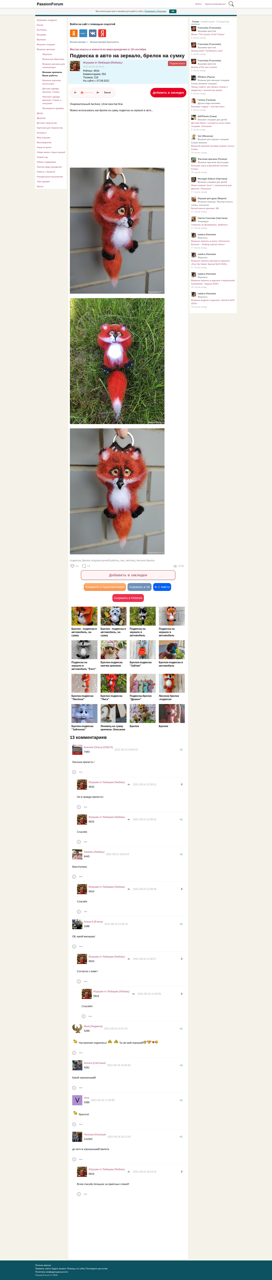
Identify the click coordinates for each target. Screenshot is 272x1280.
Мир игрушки (43, 137)
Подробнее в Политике (155, 11)
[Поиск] (231, 4)
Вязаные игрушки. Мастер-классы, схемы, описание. (212, 203)
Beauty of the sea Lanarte (204, 67)
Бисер (40, 25)
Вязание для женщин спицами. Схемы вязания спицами (210, 82)
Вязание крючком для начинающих (53, 66)
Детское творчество (47, 123)
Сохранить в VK (139, 587)
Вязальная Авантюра (53, 59)
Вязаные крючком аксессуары (51, 82)
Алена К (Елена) (93, 921)
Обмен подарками (46, 162)
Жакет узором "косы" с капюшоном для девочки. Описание (211, 187)
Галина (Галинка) (207, 100)
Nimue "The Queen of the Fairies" (208, 34)
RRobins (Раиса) (206, 77)
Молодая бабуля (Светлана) (212, 178)
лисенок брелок (145, 560)
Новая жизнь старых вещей (51, 152)
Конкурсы (42, 132)
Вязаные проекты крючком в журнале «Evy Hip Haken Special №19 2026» (210, 262)
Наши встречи (44, 147)
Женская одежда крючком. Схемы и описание (51, 100)
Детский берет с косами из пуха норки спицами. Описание (210, 124)
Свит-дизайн (43, 181)
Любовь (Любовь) (94, 852)
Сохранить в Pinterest (128, 598)
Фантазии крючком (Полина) (212, 159)
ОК (173, 11)
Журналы (47, 54)
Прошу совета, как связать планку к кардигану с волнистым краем (209, 88)
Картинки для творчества (50, 128)
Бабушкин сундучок (47, 20)
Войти (199, 4)
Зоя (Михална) (205, 136)
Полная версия (43, 1265)
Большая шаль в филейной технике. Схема (210, 167)
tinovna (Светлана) (95, 1063)
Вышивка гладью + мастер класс (208, 106)
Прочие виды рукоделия (49, 167)
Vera (86, 1097)
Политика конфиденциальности (51, 1272)
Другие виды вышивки (209, 103)
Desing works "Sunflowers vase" (207, 50)
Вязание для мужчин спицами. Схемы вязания (210, 141)
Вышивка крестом (207, 31)
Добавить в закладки (168, 92)
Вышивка (41, 34)
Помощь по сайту (76, 1268)
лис (122, 560)
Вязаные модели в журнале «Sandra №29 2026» (212, 302)
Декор (40, 113)
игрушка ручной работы (105, 560)
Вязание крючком (46, 49)
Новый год (42, 157)
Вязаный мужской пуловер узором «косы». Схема (213, 147)
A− (75, 92)
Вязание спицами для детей (212, 119)
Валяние (41, 39)
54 (77, 566)
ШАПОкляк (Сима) (207, 116)
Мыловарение (44, 142)
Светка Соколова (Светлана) (212, 218)
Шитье (40, 186)
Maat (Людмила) (93, 1026)
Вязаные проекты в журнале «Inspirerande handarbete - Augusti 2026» (213, 282)
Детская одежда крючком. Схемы (51, 90)
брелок (86, 560)
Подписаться (177, 63)
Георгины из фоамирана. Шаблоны (209, 224)
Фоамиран (203, 221)
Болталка (41, 30)
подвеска (75, 560)
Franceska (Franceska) (209, 27)
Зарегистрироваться (215, 4)
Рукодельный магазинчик (50, 176)
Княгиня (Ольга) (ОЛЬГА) (98, 747)
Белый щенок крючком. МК (205, 208)
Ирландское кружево (53, 108)
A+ (97, 92)
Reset (107, 92)
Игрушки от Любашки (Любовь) (102, 62)
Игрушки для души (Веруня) (212, 198)
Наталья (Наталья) (95, 1134)
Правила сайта (43, 1268)
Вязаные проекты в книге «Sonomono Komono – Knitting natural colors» (210, 243)
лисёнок (130, 560)
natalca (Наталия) (207, 234)
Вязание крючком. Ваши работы (52, 74)
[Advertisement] (126, 140)
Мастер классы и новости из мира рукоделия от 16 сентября (108, 49)
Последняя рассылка (97, 1268)
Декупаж (41, 118)
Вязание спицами (46, 44)
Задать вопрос (58, 1268)
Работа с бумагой (46, 171)
